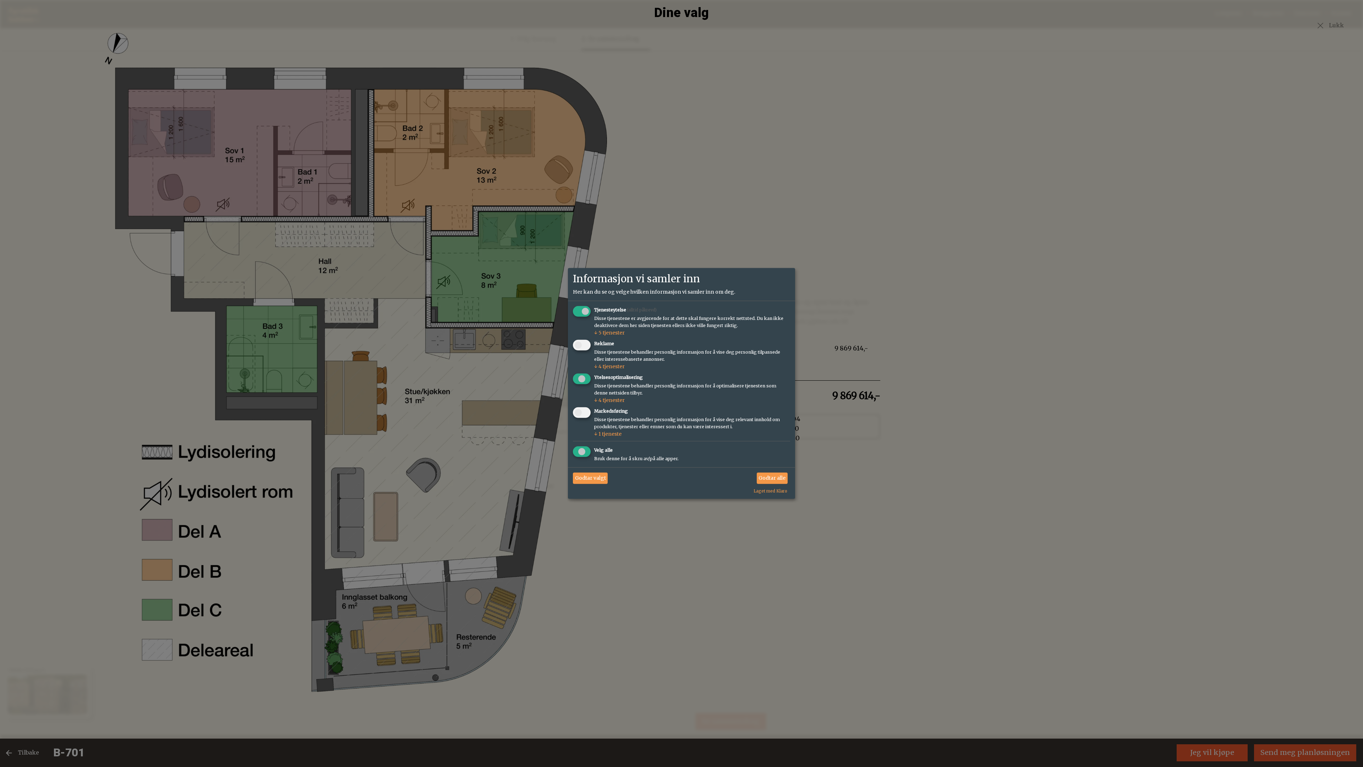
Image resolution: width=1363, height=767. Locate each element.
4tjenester (609, 366)
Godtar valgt (590, 478)
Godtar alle (772, 478)
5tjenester (609, 333)
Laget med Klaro (770, 490)
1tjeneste (608, 434)
